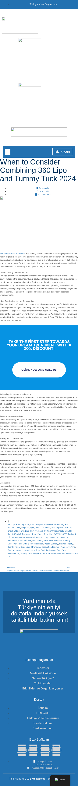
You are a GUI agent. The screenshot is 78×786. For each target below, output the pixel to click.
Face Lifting (42, 534)
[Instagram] (45, 750)
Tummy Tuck (26, 553)
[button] (7, 152)
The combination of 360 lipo (12, 253)
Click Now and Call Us (39, 369)
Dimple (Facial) (14, 534)
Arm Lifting (59, 524)
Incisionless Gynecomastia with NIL (28, 537)
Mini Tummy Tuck (40, 540)
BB (66, 524)
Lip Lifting (60, 537)
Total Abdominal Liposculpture (21, 550)
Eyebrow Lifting (29, 534)
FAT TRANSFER (60, 534)
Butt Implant (57, 527)
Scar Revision (14, 547)
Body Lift (46, 527)
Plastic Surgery (51, 544)
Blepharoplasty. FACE (31, 527)
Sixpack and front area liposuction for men (40, 547)
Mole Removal (55, 540)
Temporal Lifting (68, 547)
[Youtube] (56, 750)
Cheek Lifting (14, 531)
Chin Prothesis (36, 531)
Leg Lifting (50, 537)
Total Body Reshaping (45, 550)
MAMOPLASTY (24, 540)
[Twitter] (33, 750)
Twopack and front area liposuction (49, 553)
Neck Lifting (23, 544)
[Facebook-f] (22, 750)
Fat (50, 534)
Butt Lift (68, 527)
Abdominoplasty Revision (41, 524)
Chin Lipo (25, 531)
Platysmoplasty (66, 544)
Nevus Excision (36, 544)
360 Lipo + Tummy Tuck (18, 524)
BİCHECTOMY (14, 527)
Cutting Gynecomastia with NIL (58, 531)
